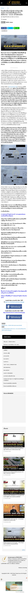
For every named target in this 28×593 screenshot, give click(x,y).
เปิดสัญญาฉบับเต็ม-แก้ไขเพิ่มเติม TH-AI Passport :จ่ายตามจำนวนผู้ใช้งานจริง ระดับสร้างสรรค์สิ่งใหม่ (13, 496)
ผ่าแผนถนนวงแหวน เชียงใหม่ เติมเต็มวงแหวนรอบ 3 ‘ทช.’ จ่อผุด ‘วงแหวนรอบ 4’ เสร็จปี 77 (13, 472)
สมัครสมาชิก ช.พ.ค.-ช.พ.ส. (12, 328)
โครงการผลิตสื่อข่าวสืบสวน (10, 386)
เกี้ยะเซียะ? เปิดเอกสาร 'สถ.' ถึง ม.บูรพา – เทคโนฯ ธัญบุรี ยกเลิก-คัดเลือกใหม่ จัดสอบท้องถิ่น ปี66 (13, 543)
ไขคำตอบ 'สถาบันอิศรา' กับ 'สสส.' (11, 344)
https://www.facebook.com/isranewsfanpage (14, 302)
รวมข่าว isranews (8, 373)
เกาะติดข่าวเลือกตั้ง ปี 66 (9, 376)
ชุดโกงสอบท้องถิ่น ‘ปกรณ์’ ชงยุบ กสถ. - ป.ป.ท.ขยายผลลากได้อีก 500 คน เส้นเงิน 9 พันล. (13, 519)
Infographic (7, 367)
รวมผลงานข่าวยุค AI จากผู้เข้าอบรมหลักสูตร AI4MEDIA (14, 379)
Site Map (25, 567)
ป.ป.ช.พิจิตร (4, 328)
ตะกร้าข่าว (6, 361)
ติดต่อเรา (20, 567)
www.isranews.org (13, 86)
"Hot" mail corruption (10, 364)
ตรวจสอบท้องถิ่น (18, 325)
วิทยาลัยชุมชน (9, 330)
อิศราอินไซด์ (6, 370)
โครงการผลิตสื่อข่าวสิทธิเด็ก (10, 383)
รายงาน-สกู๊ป (7, 353)
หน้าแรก (2, 8)
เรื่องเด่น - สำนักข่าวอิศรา (9, 325)
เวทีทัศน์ (5, 350)
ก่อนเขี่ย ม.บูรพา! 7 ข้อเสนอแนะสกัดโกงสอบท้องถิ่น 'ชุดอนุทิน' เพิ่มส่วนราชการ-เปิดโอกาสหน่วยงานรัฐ (13, 449)
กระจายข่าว (6, 359)
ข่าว (8, 8)
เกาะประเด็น (6, 356)
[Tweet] (10, 28)
